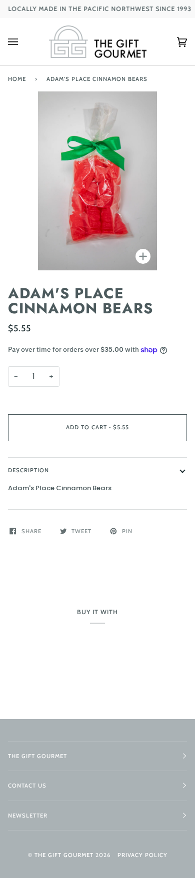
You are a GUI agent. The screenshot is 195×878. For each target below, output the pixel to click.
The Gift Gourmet (64, 855)
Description (28, 470)
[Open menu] (23, 41)
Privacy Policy (143, 855)
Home (17, 78)
